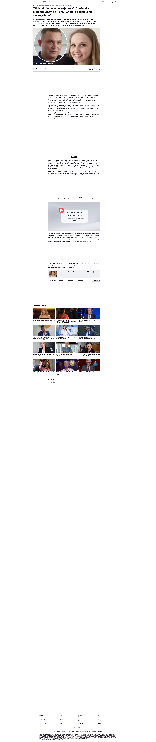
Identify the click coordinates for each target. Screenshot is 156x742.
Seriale (88, 2)
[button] (106, 2)
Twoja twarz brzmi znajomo (44, 722)
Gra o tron (60, 720)
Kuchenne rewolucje (81, 722)
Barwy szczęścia (61, 718)
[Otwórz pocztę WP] (103, 2)
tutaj (62, 739)
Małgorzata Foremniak (101, 716)
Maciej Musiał (100, 723)
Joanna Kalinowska (40, 68)
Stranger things (61, 723)
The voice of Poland (81, 723)
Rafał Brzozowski (100, 718)
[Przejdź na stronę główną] (41, 2)
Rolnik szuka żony (42, 718)
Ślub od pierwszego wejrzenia (44, 720)
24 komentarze (90, 69)
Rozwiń (73, 156)
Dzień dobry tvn (42, 719)
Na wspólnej (61, 716)
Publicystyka (72, 2)
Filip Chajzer (100, 722)
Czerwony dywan (80, 2)
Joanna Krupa (100, 720)
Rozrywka (56, 2)
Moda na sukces (61, 722)
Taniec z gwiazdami (42, 723)
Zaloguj (111, 2)
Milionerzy (80, 718)
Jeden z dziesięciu (81, 716)
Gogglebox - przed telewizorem (44, 716)
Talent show (64, 2)
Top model (80, 719)
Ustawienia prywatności (96, 731)
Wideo (94, 2)
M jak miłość (61, 719)
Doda (98, 719)
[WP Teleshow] (48, 2)
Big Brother (80, 720)
